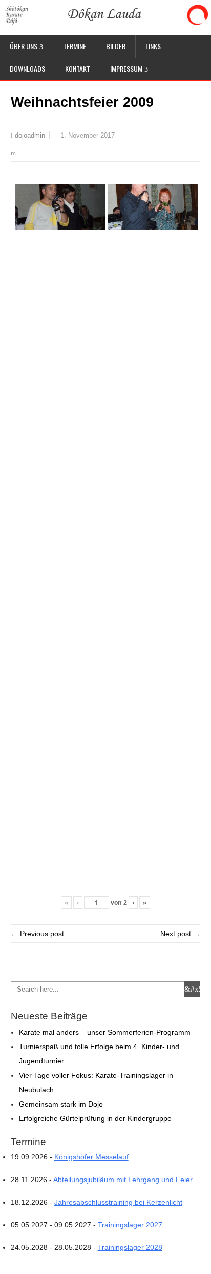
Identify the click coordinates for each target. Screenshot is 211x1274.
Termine (74, 46)
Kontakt (77, 68)
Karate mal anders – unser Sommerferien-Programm (105, 1032)
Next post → (180, 933)
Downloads (27, 68)
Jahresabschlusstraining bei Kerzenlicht (118, 1202)
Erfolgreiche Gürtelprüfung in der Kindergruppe (95, 1118)
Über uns (23, 46)
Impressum (126, 68)
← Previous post (37, 933)
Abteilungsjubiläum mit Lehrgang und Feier (123, 1179)
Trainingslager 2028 (130, 1247)
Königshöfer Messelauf (91, 1157)
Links (153, 46)
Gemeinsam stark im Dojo (61, 1104)
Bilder (115, 46)
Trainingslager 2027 (130, 1225)
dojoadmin (30, 135)
